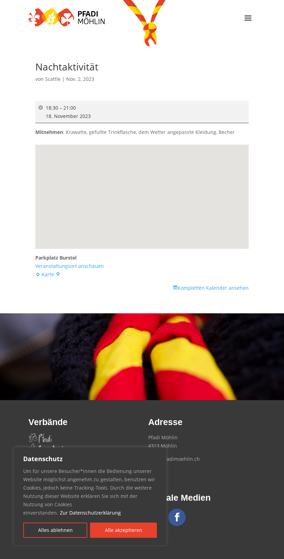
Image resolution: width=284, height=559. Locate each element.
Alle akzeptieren (123, 530)
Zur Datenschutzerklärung (90, 512)
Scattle (53, 79)
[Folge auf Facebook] (177, 517)
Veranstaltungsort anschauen (69, 266)
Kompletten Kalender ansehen (213, 288)
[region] (90, 496)
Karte (45, 275)
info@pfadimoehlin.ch (174, 459)
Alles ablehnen (55, 530)
